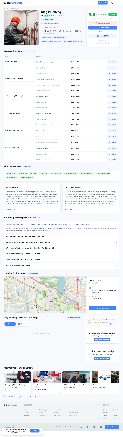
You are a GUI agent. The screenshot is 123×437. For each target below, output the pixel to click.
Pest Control (57, 415)
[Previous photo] (6, 28)
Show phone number (50, 24)
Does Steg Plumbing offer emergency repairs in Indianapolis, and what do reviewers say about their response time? (49, 224)
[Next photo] (36, 28)
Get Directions (49, 33)
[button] (62, 28)
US (4, 8)
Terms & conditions (57, 427)
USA (25, 410)
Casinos (41, 415)
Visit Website (49, 20)
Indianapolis (14, 8)
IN (8, 8)
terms (12, 431)
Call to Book (103, 32)
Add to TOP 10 (104, 36)
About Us (106, 413)
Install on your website (102, 339)
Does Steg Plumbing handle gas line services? (23, 259)
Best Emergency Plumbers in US (51, 41)
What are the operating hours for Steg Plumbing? (24, 254)
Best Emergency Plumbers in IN (73, 41)
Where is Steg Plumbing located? (18, 265)
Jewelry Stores (58, 410)
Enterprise (106, 410)
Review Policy (78, 427)
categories (28, 405)
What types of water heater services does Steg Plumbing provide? (31, 248)
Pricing (105, 415)
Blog (104, 418)
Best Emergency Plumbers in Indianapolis (54, 37)
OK (35, 431)
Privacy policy (68, 427)
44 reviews (59, 15)
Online (41, 413)
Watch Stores (73, 415)
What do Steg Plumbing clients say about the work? (25, 236)
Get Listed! (102, 3)
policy (20, 431)
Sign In (113, 3)
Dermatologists (73, 410)
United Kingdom (43, 410)
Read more (9, 209)
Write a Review (104, 27)
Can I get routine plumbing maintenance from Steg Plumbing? (28, 242)
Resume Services (74, 413)
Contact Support (112, 427)
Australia (26, 415)
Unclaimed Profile (104, 23)
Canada (26, 413)
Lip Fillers (56, 413)
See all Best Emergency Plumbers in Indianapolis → (21, 397)
